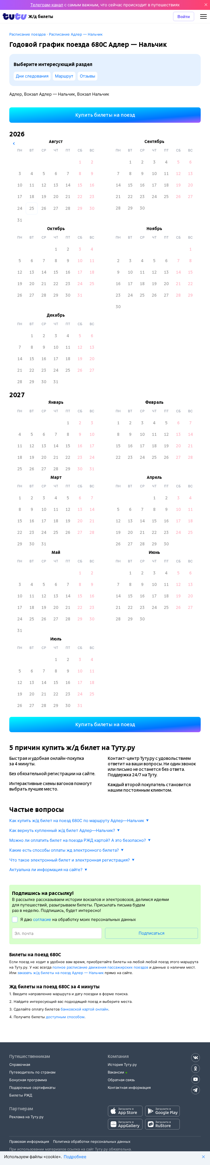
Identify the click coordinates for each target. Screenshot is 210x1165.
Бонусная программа (28, 1080)
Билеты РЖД (20, 1095)
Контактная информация (129, 1087)
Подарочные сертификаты (32, 1087)
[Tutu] (15, 16)
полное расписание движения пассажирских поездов (100, 967)
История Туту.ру (122, 1064)
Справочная (19, 1064)
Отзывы (87, 76)
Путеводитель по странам (32, 1072)
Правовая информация (29, 1141)
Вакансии (116, 1072)
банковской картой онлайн (84, 1009)
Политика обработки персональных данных (91, 1141)
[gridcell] (80, 162)
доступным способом (65, 1017)
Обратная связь (121, 1080)
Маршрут (64, 76)
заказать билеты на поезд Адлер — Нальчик (61, 973)
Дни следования (32, 76)
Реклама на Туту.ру (26, 1117)
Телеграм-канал (46, 4)
